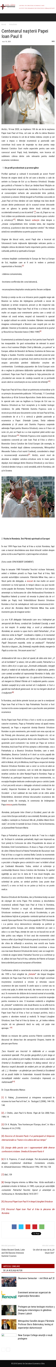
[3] (2, 1124)
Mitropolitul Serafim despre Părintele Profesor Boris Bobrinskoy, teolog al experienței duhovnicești (36, 1324)
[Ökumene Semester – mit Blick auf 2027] (8, 1282)
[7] (2, 1174)
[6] (2, 1159)
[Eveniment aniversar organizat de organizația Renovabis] (8, 1296)
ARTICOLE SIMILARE (11, 1266)
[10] (3, 1209)
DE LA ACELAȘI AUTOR (12, 1270)
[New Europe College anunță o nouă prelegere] (8, 1338)
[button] (52, 17)
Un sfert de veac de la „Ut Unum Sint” (44, 1251)
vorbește (35, 220)
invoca (9, 804)
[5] (2, 1147)
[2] (2, 1113)
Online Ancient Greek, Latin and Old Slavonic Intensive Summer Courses (13, 1252)
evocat (30, 581)
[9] (11, 1028)
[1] (35, 212)
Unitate (32, 974)
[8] (2, 1182)
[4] (2, 1136)
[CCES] (28, 7)
